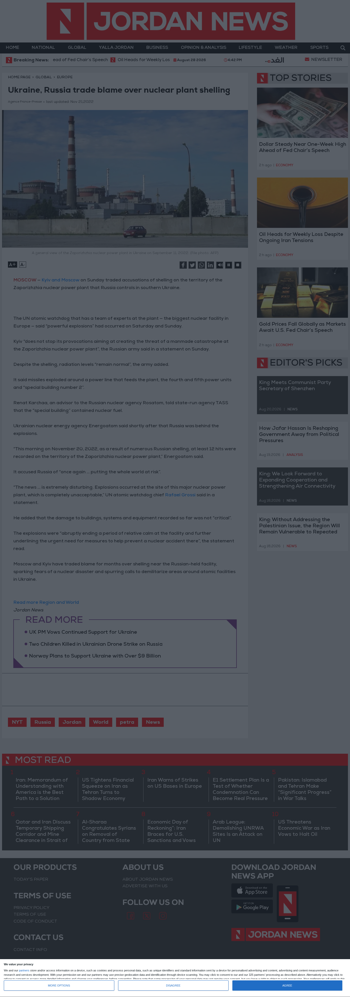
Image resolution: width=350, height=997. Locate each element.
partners (24, 970)
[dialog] (175, 978)
